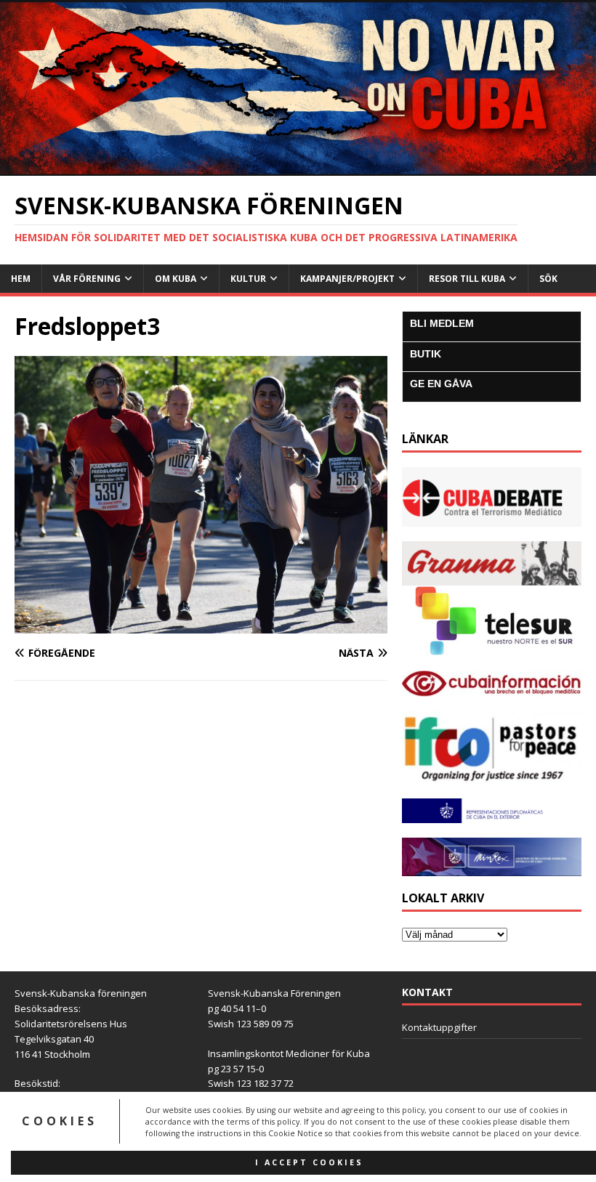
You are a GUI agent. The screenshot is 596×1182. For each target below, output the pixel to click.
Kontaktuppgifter (439, 1027)
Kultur (248, 278)
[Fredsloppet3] (201, 624)
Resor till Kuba (467, 278)
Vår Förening (87, 278)
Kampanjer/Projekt (347, 278)
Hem (21, 278)
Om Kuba (175, 278)
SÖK (548, 278)
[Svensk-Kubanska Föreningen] (298, 167)
